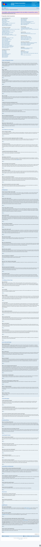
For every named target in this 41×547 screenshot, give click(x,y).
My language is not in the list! (5, 31)
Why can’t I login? (4, 22)
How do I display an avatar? (5, 33)
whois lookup (25, 520)
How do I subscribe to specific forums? (26, 44)
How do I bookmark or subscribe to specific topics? (27, 43)
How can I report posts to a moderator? (7, 45)
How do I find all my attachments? (25, 48)
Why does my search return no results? (26, 37)
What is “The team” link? (24, 24)
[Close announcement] (38, 11)
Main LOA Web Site (34, 2)
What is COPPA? (4, 19)
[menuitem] (3, 8)
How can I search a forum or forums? (26, 36)
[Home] (6, 3)
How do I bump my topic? (5, 47)
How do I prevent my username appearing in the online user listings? (11, 29)
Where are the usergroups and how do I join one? (27, 21)
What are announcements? (5, 54)
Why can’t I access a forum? (5, 42)
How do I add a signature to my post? (7, 39)
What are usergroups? (24, 20)
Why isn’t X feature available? (24, 52)
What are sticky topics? (5, 55)
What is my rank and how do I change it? (7, 34)
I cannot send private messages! (25, 27)
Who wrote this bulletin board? (25, 51)
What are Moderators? (24, 19)
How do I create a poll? (5, 40)
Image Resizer (34, 5)
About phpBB (28, 508)
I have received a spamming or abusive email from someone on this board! (29, 29)
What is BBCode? (4, 50)
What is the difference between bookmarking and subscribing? (29, 42)
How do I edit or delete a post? (6, 38)
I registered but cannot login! (5, 21)
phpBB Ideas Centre (5, 514)
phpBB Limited (26, 507)
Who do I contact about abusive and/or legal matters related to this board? (29, 53)
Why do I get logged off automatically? (7, 24)
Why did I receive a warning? (6, 44)
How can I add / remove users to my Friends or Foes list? (28, 33)
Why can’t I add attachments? (6, 43)
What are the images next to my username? (7, 32)
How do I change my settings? (6, 28)
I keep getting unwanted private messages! (26, 28)
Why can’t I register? (4, 20)
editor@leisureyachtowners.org (8, 13)
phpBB (17, 159)
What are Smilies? (4, 52)
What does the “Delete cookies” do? (6, 25)
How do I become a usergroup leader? (26, 22)
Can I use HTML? (4, 51)
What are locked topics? (5, 56)
